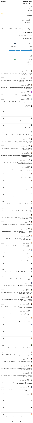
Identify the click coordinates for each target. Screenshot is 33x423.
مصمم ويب (28, 106)
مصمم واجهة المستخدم (26, 174)
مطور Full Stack (27, 99)
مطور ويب (28, 188)
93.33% (15, 59)
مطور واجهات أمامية (27, 71)
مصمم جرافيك (27, 132)
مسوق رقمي (27, 243)
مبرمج (31, 56)
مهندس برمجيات (27, 78)
